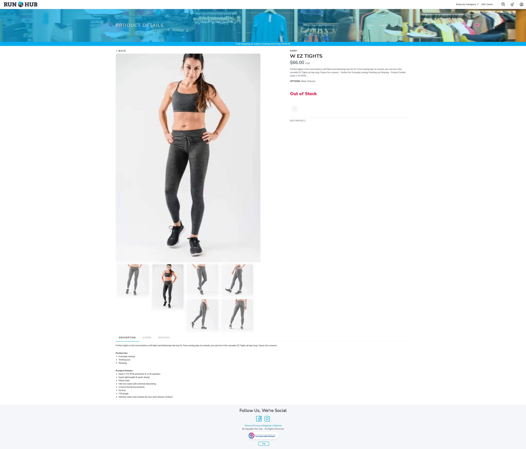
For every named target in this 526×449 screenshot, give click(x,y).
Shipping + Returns (272, 425)
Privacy (256, 425)
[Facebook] (259, 419)
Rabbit (384, 25)
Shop (370, 25)
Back (122, 50)
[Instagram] (267, 419)
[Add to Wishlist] (295, 109)
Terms (248, 425)
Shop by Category (466, 4)
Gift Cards (487, 4)
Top (263, 443)
